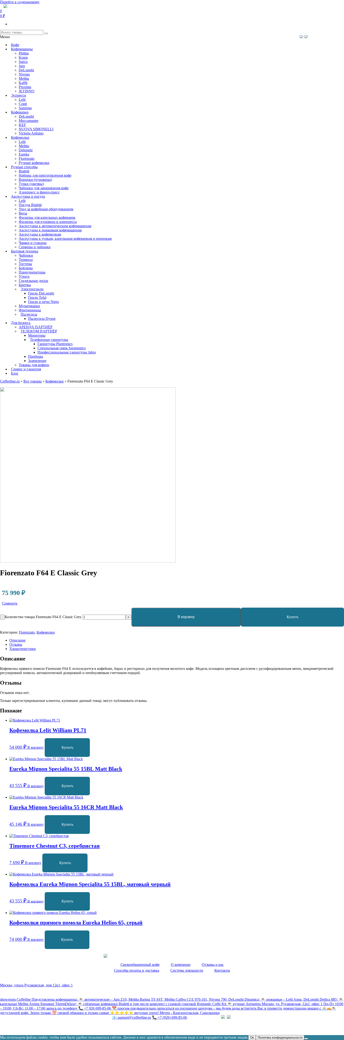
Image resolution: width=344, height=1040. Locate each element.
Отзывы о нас (213, 965)
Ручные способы (24, 167)
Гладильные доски (33, 281)
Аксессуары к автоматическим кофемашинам (55, 226)
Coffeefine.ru (10, 381)
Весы (23, 213)
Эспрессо (18, 95)
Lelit (22, 100)
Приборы (35, 356)
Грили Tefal (37, 297)
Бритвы (25, 285)
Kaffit (23, 83)
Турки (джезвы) (31, 184)
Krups (23, 57)
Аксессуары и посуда (28, 196)
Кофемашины (22, 49)
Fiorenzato (26, 159)
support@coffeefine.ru (131, 1017)
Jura (22, 66)
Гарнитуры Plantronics (55, 344)
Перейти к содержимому (20, 2)
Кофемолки (20, 137)
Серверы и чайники (35, 247)
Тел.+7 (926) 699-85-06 (324, 36)
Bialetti (24, 171)
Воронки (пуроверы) (35, 180)
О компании (180, 965)
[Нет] (306, 1038)
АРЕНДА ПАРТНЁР (35, 327)
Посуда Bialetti (30, 205)
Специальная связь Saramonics (61, 348)
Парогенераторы (32, 272)
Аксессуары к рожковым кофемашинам (50, 230)
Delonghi (26, 150)
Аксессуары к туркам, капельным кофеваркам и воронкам (65, 239)
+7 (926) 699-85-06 (169, 1017)
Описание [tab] (17, 640)
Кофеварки (20, 112)
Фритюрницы (30, 310)
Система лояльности (186, 970)
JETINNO (26, 91)
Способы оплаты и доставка (136, 970)
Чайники (26, 255)
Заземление (37, 361)
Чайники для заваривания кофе (44, 188)
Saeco (23, 62)
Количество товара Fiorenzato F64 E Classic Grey (43, 617)
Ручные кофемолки (34, 163)
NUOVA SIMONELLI (36, 129)
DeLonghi (26, 70)
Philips (24, 53)
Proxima (25, 87)
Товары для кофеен (34, 365)
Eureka (24, 154)
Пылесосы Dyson (41, 319)
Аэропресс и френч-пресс (39, 192)
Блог (14, 373)
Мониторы (36, 335)
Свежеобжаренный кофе (140, 965)
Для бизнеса (20, 323)
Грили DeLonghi (41, 293)
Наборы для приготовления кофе (45, 175)
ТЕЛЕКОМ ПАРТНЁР (39, 331)
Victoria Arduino (31, 133)
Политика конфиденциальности (25, 1027)
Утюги (24, 276)
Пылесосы (29, 314)
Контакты (222, 970)
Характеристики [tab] (22, 649)
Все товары (32, 381)
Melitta (24, 78)
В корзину (186, 617)
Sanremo (25, 108)
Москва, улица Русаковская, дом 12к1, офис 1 (36, 985)
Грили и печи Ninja (43, 302)
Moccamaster (28, 121)
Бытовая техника (24, 251)
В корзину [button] (35, 747)
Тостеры (25, 264)
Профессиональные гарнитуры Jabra (66, 352)
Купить (292, 617)
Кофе (15, 45)
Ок (252, 1037)
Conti (23, 104)
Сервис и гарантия (26, 369)
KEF (22, 125)
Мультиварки (29, 306)
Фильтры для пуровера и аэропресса (48, 222)
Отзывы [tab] (15, 644)
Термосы (26, 260)
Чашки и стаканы (33, 243)
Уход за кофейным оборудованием (46, 209)
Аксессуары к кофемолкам (40, 234)
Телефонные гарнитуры (49, 340)
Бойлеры (26, 268)
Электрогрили (32, 289)
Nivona (24, 74)
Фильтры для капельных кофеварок (47, 217)
